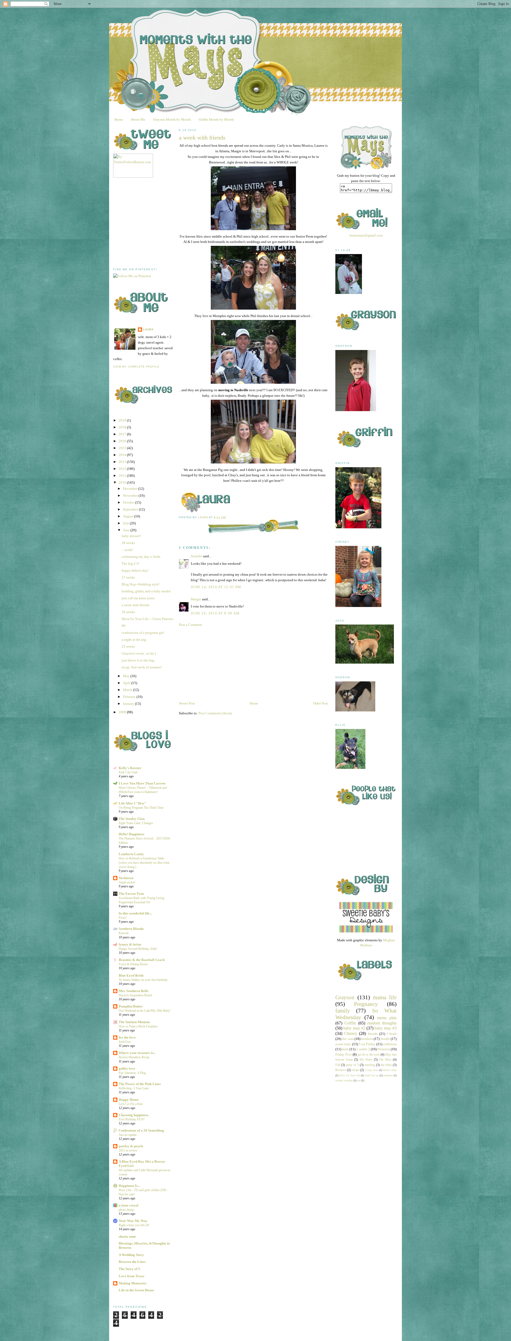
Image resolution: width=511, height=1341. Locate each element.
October (129, 502)
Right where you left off (134, 1225)
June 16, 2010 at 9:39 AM (215, 613)
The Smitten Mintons (134, 1022)
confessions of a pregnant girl (143, 633)
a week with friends (135, 605)
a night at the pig (134, 640)
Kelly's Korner (130, 768)
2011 (123, 476)
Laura (148, 329)
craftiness (390, 1044)
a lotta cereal (128, 1205)
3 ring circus (371, 1070)
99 (123, 626)
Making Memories (132, 1283)
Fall (337, 1065)
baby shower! (131, 536)
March (128, 690)
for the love (127, 1037)
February (130, 697)
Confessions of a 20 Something (141, 1130)
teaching (370, 1065)
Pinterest (383, 1049)
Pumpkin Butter (131, 1006)
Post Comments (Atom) (215, 713)
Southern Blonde (131, 929)
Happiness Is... (129, 1186)
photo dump (126, 1210)
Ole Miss (385, 1059)
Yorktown (126, 878)
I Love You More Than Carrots (142, 783)
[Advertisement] (153, 222)
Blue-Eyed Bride (131, 975)
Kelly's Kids (390, 1070)
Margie (196, 599)
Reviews (340, 1070)
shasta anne (127, 1236)
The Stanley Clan (132, 819)
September (131, 509)
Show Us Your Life (349, 1075)
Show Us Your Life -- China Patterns (147, 619)
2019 (123, 420)
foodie (385, 1039)
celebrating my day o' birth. (141, 557)
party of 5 (352, 1065)
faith (345, 1049)
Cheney (350, 1033)
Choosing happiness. (134, 1115)
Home (118, 119)
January (129, 704)
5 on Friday (367, 1044)
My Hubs (366, 1059)
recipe (355, 1070)
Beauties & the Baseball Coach (142, 960)
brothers (367, 1039)
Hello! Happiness (131, 834)
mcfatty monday (344, 1080)
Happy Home (129, 1100)
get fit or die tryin (369, 1054)
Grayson (345, 997)
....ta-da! (127, 550)
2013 (123, 462)
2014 (123, 455)
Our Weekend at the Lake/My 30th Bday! (145, 1011)
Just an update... (129, 1135)
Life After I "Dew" (132, 803)
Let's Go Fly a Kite (131, 1104)
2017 (123, 434)
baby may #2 (354, 1028)
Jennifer (196, 556)
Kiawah (124, 933)
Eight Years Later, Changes (136, 823)
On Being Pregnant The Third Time (141, 807)
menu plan (387, 1017)
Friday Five (343, 1054)
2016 (123, 441)
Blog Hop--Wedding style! (141, 584)
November (131, 495)
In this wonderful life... (135, 913)
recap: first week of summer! (142, 667)
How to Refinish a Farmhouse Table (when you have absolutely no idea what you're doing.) (144, 863)
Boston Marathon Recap (134, 1057)
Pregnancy (366, 1004)
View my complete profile (136, 366)
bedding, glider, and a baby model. (146, 591)
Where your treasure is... (137, 1053)
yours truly (343, 1044)
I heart (392, 1034)
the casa (347, 1039)
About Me (138, 119)
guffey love (127, 1068)
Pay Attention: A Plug (132, 1073)
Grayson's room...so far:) (139, 653)
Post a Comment (190, 625)
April (127, 683)
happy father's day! (135, 570)
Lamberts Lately (131, 854)
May (126, 676)
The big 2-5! (130, 564)
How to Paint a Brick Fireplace (138, 1026)
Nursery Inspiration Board (135, 995)
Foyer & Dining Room (133, 964)
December (130, 489)
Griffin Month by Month (216, 119)
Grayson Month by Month (172, 119)
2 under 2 (363, 1049)
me (358, 1080)
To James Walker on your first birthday (143, 980)
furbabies (388, 1075)
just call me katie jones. (138, 598)
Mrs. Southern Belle (134, 991)
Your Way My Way (133, 1221)
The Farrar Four (131, 894)
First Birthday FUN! (132, 1119)
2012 (123, 469)
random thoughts (382, 1023)
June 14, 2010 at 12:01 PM (216, 587)
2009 (123, 712)
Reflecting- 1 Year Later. (134, 1088)
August (128, 516)
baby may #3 (385, 1028)
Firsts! (123, 918)
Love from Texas (131, 1276)
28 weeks (128, 543)
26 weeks (128, 612)
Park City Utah (128, 772)
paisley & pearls (131, 1146)
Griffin (350, 1023)
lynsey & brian (130, 944)
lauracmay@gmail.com (366, 235)
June (126, 530)
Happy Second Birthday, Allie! (138, 949)
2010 (123, 482)
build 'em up (372, 1075)
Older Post (320, 703)
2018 (123, 427)
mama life (385, 997)
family (342, 1010)
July (126, 523)
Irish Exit (124, 1042)
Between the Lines (132, 1262)
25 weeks (128, 646)
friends (373, 1034)
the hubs (386, 1065)
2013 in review (128, 1150)
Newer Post (187, 703)
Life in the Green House (136, 1290)
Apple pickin (127, 882)
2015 (123, 448)
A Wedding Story (131, 1255)
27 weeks (128, 577)
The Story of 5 (129, 1269)
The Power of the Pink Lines (140, 1084)
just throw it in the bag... (139, 660)
